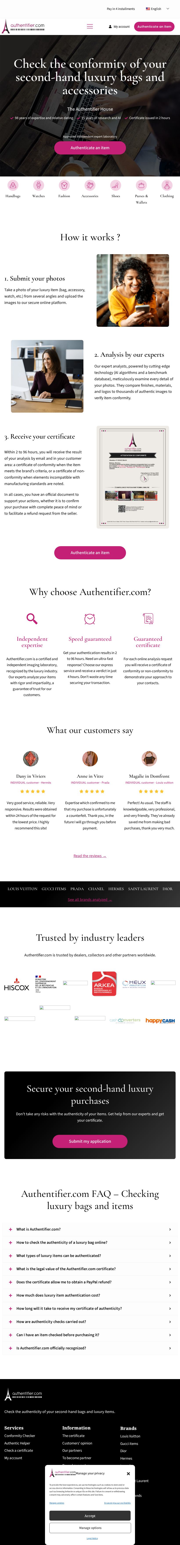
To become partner (76, 1458)
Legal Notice (92, 1538)
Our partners (72, 1450)
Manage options (90, 1528)
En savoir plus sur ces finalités (117, 1503)
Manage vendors (56, 1503)
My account (13, 1458)
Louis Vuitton (130, 1436)
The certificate (73, 1435)
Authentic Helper (17, 1443)
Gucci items (129, 1443)
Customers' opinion (77, 1443)
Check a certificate (18, 1450)
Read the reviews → (90, 856)
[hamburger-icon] (90, 27)
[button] (128, 1474)
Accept (90, 1516)
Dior (123, 1451)
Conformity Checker (19, 1435)
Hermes (126, 1458)
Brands (128, 1428)
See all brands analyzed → (90, 899)
